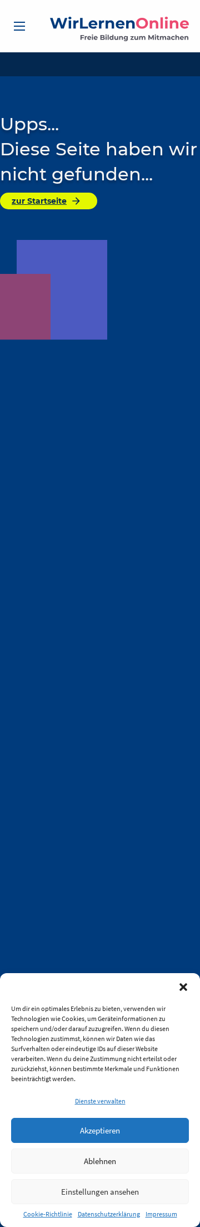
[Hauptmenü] (19, 26)
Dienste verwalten (100, 1101)
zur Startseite (39, 201)
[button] (183, 987)
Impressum (161, 1214)
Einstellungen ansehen (100, 1191)
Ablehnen (100, 1161)
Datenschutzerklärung (109, 1214)
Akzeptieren (100, 1130)
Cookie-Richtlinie (47, 1214)
